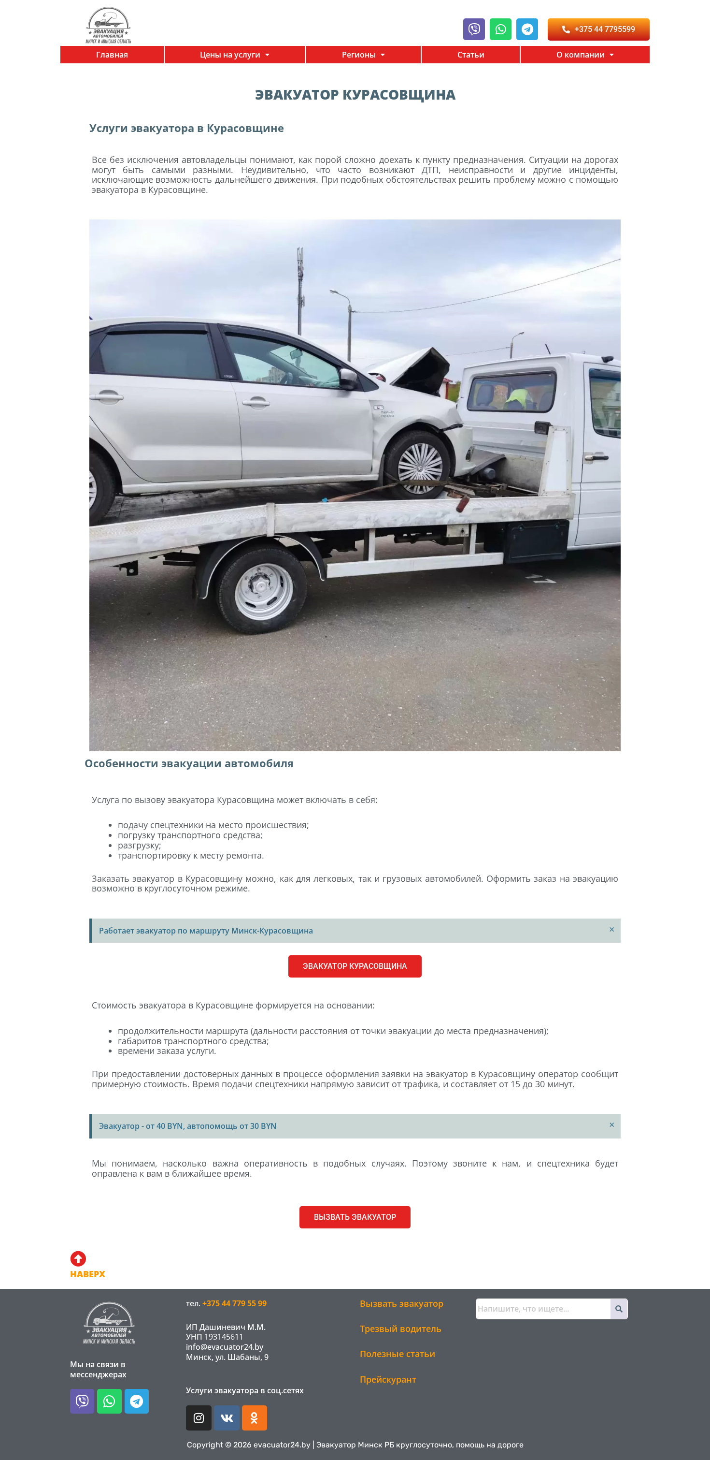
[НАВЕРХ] (78, 1259)
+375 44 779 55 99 (234, 1303)
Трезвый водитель (400, 1328)
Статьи (470, 54)
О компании (580, 54)
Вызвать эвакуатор (401, 1303)
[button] (235, 54)
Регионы (359, 54)
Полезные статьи (397, 1353)
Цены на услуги (230, 54)
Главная (112, 54)
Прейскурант (388, 1379)
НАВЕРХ (87, 1274)
